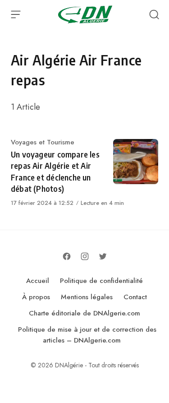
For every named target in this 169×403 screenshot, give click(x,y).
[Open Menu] (16, 14)
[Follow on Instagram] (85, 256)
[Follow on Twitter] (103, 256)
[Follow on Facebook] (67, 256)
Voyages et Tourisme (42, 142)
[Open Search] (154, 14)
